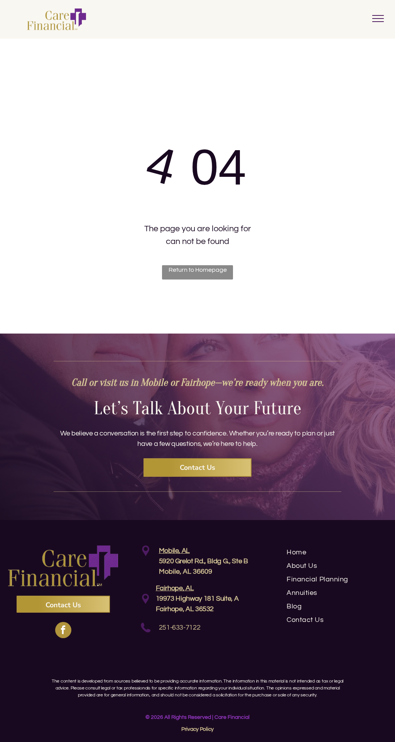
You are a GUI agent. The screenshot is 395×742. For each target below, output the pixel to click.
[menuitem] (338, 552)
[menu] (378, 18)
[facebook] (63, 631)
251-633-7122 (180, 627)
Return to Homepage (198, 270)
